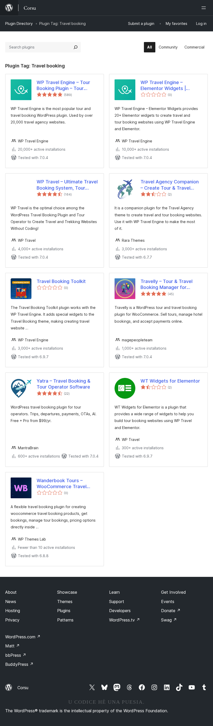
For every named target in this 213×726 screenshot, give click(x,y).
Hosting (12, 610)
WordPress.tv (124, 620)
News (10, 601)
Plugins (63, 610)
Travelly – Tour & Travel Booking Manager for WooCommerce (166, 285)
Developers (120, 610)
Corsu (22, 687)
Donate (171, 610)
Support (116, 601)
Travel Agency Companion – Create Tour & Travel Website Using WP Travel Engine (170, 185)
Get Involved (173, 592)
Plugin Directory (19, 23)
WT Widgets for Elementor (170, 381)
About (11, 592)
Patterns (65, 620)
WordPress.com (23, 636)
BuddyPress (19, 664)
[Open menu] (204, 8)
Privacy (12, 620)
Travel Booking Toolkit (61, 281)
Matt (12, 645)
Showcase (67, 592)
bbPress (15, 655)
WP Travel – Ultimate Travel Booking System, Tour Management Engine (67, 185)
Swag (169, 620)
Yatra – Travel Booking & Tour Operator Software (63, 384)
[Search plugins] (75, 47)
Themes (64, 601)
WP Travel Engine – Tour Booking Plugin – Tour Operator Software (63, 86)
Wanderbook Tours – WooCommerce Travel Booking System (61, 484)
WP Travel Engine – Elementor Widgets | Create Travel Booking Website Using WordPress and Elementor (169, 86)
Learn (114, 592)
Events (167, 601)
